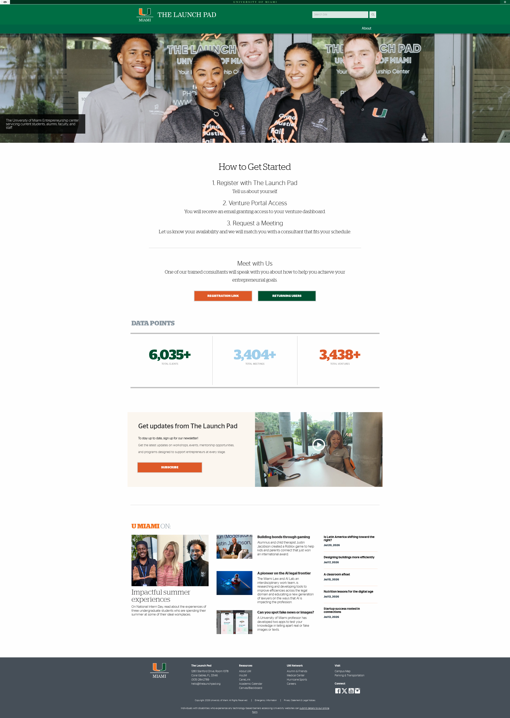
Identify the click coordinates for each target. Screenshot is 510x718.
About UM (245, 671)
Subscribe (169, 467)
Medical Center (296, 675)
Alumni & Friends (297, 671)
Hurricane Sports (297, 679)
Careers (291, 684)
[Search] (373, 14)
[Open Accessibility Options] (5, 2)
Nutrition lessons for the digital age (348, 591)
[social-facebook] (337, 690)
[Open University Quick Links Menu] (505, 2)
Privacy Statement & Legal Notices (299, 700)
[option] (255, 88)
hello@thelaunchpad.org (206, 684)
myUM (243, 675)
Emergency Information (266, 700)
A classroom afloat (337, 574)
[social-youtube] (351, 690)
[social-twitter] (344, 690)
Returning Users (286, 295)
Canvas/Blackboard (250, 688)
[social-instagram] (357, 690)
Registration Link (223, 295)
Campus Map (342, 671)
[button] (501, 707)
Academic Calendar (250, 684)
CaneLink (244, 679)
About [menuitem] (366, 28)
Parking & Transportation (349, 675)
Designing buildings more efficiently (349, 557)
